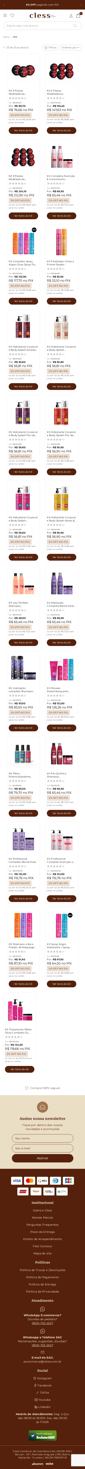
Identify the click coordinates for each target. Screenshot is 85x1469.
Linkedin (44, 1407)
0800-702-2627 (42, 1323)
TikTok (44, 1392)
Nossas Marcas (42, 1217)
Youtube (44, 1400)
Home (6, 37)
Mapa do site (42, 1253)
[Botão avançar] (81, 5)
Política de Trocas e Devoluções (42, 1270)
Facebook (44, 1385)
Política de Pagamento (42, 1277)
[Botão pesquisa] (75, 25)
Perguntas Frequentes (42, 1224)
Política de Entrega (42, 1284)
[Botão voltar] (3, 5)
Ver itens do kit (23, 130)
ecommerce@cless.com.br (42, 1361)
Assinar (42, 1158)
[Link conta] (71, 16)
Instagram (44, 1378)
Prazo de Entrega (42, 1232)
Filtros (53, 47)
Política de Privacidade (42, 1291)
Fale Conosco (42, 1246)
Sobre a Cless (42, 1210)
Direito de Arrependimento (42, 1239)
